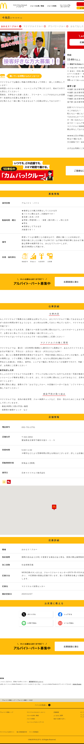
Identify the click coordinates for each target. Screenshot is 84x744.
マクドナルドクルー (33, 26)
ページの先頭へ (41, 705)
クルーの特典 (51, 6)
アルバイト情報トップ (6, 712)
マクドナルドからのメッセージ (20, 5)
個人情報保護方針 (22, 732)
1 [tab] (33, 70)
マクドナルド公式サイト (7, 732)
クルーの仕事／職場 (37, 6)
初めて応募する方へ (59, 719)
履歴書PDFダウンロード (36, 681)
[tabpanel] (32, 50)
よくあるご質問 (58, 715)
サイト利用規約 (33, 732)
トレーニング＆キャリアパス (65, 5)
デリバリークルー (57, 26)
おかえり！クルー (10, 26)
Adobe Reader (77, 684)
